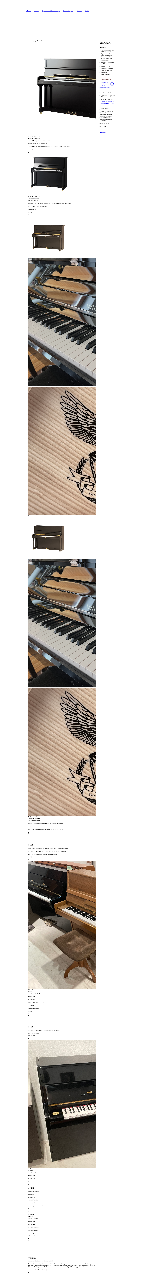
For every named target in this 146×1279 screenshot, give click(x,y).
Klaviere (36, 11)
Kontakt (87, 11)
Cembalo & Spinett (68, 11)
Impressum (103, 132)
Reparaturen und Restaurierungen (51, 11)
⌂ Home (28, 11)
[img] (73, 4)
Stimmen (79, 11)
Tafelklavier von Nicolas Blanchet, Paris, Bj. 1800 (107, 102)
